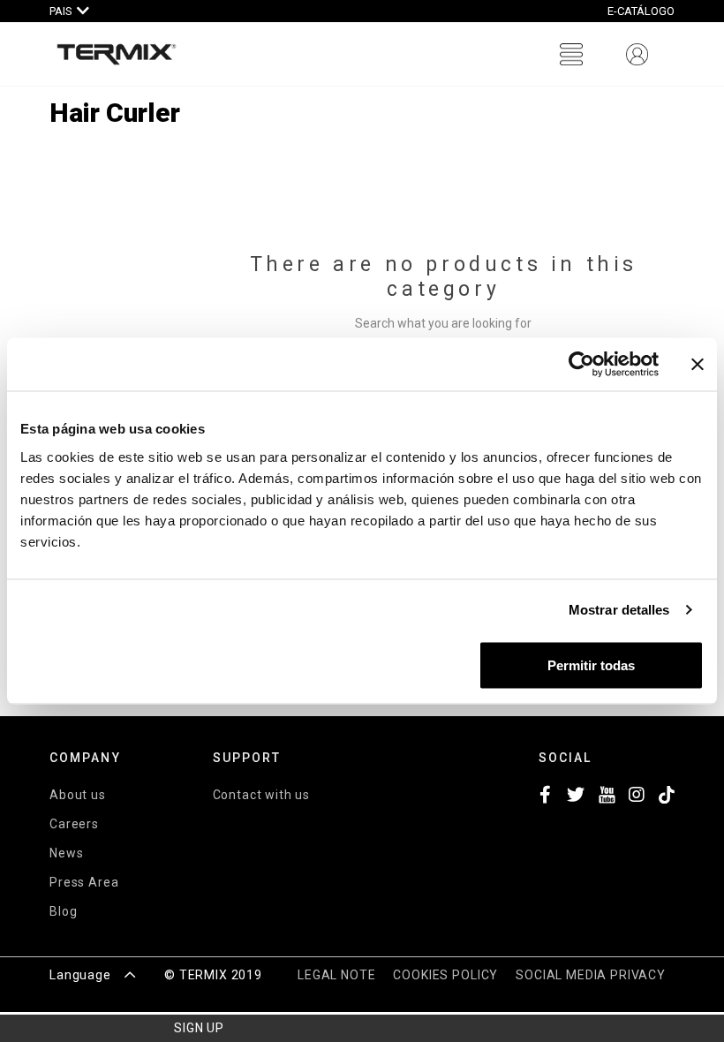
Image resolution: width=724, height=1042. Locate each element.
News (66, 853)
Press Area (83, 882)
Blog (63, 911)
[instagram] (637, 797)
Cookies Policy (445, 975)
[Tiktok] (667, 797)
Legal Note (336, 975)
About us (77, 795)
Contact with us (262, 795)
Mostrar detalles (619, 609)
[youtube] (606, 797)
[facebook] (546, 797)
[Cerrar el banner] (697, 365)
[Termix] (116, 54)
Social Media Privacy (591, 975)
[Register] (637, 54)
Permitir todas (591, 664)
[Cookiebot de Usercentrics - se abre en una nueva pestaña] (581, 364)
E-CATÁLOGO (641, 11)
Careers (74, 824)
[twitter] (575, 797)
